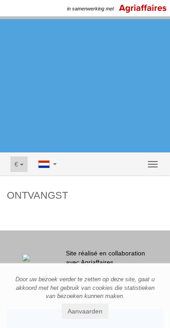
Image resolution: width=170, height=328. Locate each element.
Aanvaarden (85, 311)
